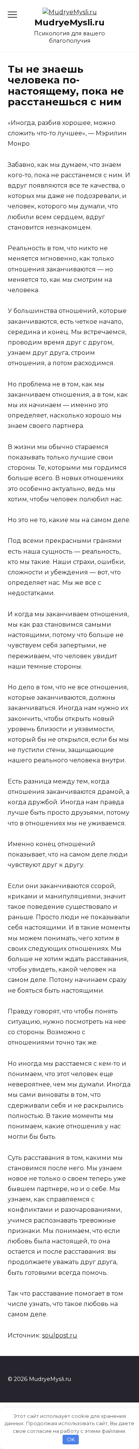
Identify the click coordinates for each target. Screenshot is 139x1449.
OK (71, 1439)
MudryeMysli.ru (69, 22)
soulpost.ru (59, 1335)
